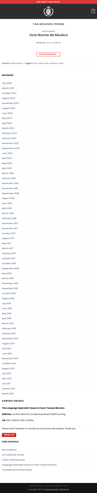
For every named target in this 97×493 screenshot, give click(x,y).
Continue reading (48, 54)
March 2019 (8, 173)
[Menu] (3, 11)
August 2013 (8, 368)
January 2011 (8, 388)
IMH (59, 43)
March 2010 (8, 393)
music (40, 63)
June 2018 (7, 203)
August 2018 (8, 198)
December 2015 (10, 283)
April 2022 (7, 158)
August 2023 (8, 108)
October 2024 (9, 93)
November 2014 (10, 338)
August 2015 (8, 298)
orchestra (53, 63)
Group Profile (35, 486)
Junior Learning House (13, 459)
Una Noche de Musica (48, 35)
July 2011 (6, 383)
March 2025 (8, 88)
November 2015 (10, 288)
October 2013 (9, 363)
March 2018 (8, 213)
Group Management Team (56, 486)
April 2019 (7, 168)
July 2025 (7, 83)
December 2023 (10, 103)
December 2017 (10, 223)
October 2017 (9, 233)
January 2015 (9, 333)
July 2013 (6, 373)
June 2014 (7, 353)
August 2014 (8, 343)
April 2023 (7, 123)
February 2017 (9, 253)
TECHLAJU (64, 489)
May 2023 (7, 118)
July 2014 (6, 348)
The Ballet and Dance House (17, 469)
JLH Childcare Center (13, 454)
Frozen (34, 63)
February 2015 (9, 328)
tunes (61, 63)
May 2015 (6, 313)
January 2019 (9, 178)
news (46, 63)
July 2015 (6, 303)
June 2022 (7, 153)
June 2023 (7, 113)
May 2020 (7, 163)
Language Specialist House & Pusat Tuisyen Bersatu (29, 464)
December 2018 (10, 183)
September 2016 (10, 268)
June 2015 (7, 308)
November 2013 (10, 358)
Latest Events (48, 31)
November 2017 (10, 228)
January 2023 (9, 138)
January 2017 (9, 258)
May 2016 (6, 273)
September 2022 (11, 148)
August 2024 (8, 98)
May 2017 (6, 243)
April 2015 (6, 318)
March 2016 (8, 278)
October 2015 (9, 293)
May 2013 (6, 378)
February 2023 (9, 133)
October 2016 (9, 263)
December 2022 (10, 143)
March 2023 (8, 128)
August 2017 (8, 238)
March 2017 (8, 248)
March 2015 (8, 323)
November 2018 (10, 188)
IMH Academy (9, 449)
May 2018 (6, 208)
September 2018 (10, 193)
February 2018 (9, 218)
